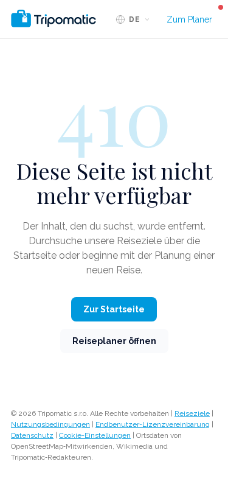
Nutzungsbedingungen (50, 424)
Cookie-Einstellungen (95, 435)
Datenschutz (32, 435)
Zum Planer (189, 19)
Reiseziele (192, 413)
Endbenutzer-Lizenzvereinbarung (152, 424)
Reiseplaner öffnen (114, 341)
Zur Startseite (114, 309)
